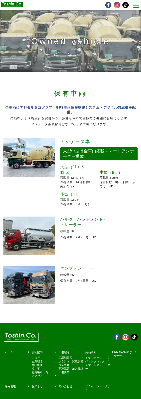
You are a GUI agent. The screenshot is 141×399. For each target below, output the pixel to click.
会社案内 (37, 352)
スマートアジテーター (97, 367)
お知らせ (37, 386)
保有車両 (63, 365)
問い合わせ (65, 386)
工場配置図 (65, 357)
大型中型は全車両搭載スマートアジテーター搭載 (98, 154)
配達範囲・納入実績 (70, 368)
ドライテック (93, 357)
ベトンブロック (95, 361)
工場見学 (63, 372)
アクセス (37, 375)
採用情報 (10, 386)
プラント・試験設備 (70, 361)
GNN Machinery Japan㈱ (122, 354)
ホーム (9, 352)
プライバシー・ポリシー (97, 388)
